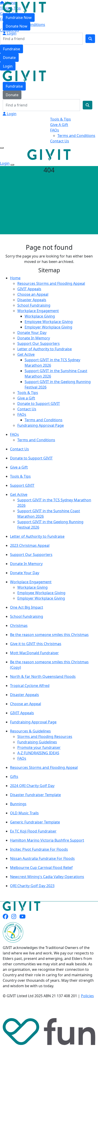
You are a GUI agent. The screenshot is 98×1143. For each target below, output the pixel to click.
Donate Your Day (31, 332)
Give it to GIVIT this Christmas (35, 643)
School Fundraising (33, 305)
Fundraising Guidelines (37, 741)
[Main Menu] (2, 148)
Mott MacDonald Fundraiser (34, 652)
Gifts (14, 776)
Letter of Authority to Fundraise (44, 348)
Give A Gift (59, 124)
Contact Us (59, 141)
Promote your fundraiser (39, 747)
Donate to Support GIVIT (38, 403)
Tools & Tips (60, 119)
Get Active (26, 354)
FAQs (54, 130)
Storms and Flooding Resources (44, 736)
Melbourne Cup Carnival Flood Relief (41, 867)
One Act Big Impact (26, 607)
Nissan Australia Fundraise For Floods (42, 858)
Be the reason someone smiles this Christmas (49, 634)
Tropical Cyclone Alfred (29, 685)
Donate (9, 57)
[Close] (12, 164)
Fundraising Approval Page (40, 425)
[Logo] (24, 7)
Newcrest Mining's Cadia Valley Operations (47, 876)
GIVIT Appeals (29, 288)
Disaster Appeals (31, 299)
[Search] (90, 38)
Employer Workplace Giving (48, 327)
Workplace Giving (40, 316)
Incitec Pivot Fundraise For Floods (39, 849)
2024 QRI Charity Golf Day (32, 785)
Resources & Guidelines (30, 731)
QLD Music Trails (24, 812)
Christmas (19, 625)
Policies (87, 995)
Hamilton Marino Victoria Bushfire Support (47, 840)
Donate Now (16, 26)
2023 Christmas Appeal (29, 545)
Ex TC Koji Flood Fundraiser (33, 831)
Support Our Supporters (38, 343)
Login (8, 66)
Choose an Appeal (32, 294)
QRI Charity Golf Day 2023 (32, 885)
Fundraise (11, 48)
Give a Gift (26, 398)
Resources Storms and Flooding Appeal (51, 283)
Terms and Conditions (76, 135)
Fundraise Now (19, 17)
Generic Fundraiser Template (35, 822)
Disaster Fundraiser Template (35, 794)
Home (15, 277)
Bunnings (18, 803)
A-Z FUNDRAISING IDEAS (38, 752)
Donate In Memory (33, 338)
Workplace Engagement (38, 310)
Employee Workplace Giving (49, 321)
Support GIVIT (22, 485)
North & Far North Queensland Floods (43, 676)
